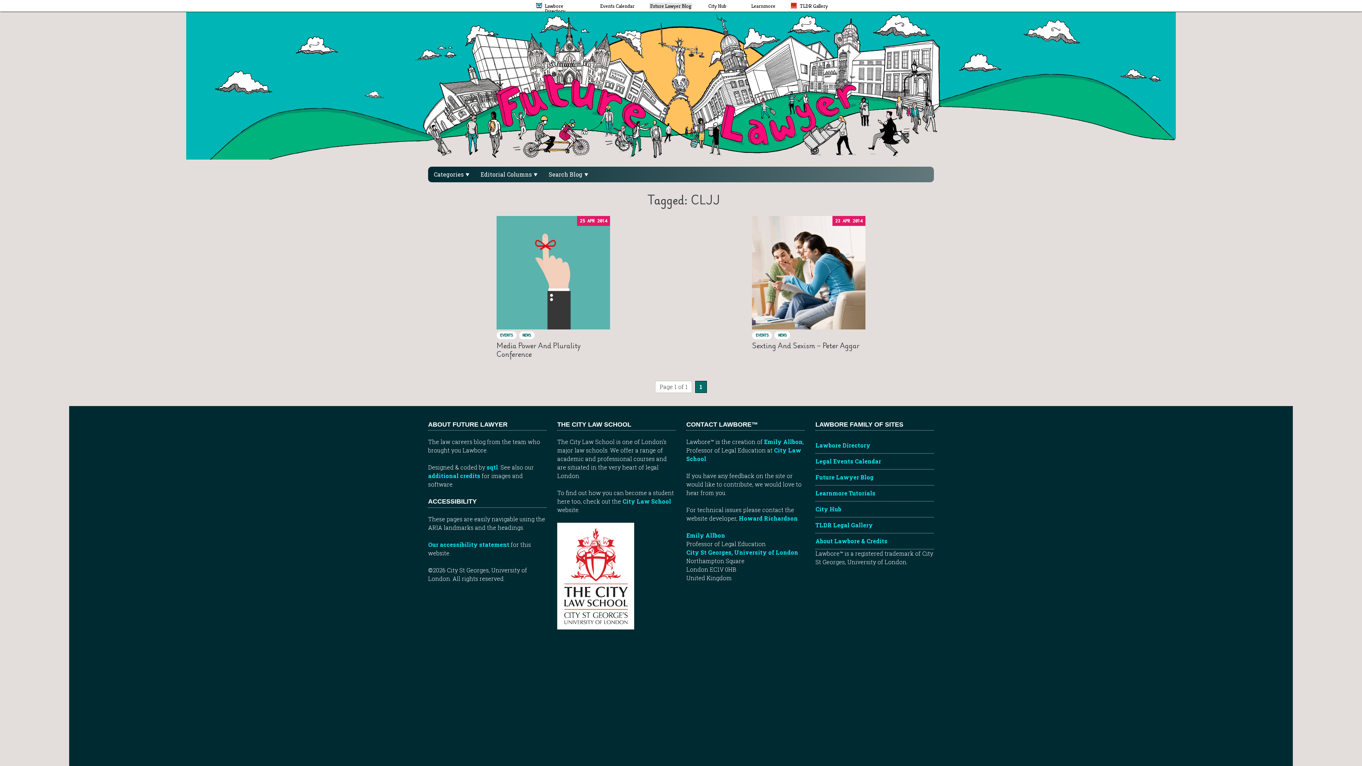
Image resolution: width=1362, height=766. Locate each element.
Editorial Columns (507, 174)
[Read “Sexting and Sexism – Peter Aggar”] (808, 272)
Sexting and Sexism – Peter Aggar (805, 345)
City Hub (828, 509)
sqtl (492, 467)
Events (506, 335)
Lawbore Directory (842, 445)
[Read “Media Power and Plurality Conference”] (553, 272)
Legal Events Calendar (848, 461)
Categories (449, 174)
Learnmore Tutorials (845, 493)
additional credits (454, 475)
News (526, 335)
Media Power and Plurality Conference (539, 350)
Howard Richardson (768, 518)
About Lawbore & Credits (851, 541)
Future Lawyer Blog (844, 477)
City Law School (646, 501)
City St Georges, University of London (742, 552)
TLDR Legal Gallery (844, 525)
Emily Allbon (783, 441)
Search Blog (566, 174)
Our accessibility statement (468, 544)
